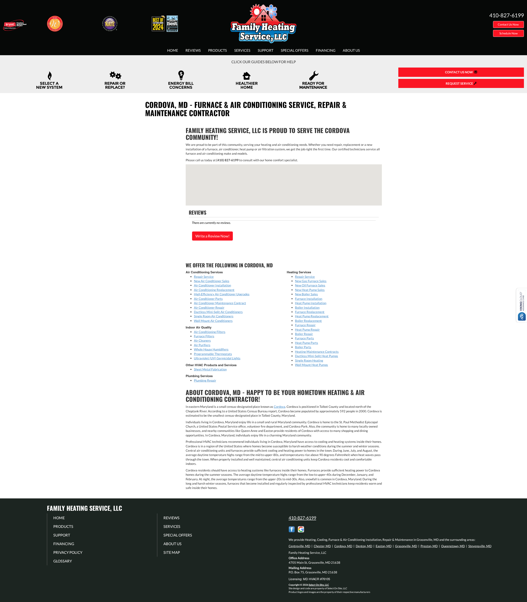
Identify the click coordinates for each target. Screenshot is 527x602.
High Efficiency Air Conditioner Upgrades (222, 294)
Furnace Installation (308, 298)
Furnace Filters (204, 336)
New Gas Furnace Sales (310, 281)
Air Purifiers (202, 345)
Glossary (62, 561)
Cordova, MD (343, 546)
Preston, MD (429, 546)
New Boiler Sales (306, 294)
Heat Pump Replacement (312, 316)
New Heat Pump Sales (310, 290)
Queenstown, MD (453, 546)
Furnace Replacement (309, 312)
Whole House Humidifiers (211, 349)
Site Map (171, 552)
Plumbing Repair (205, 380)
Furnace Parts (304, 338)
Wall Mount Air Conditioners (213, 321)
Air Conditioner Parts (208, 298)
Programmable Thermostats (213, 354)
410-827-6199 (302, 517)
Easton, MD (384, 546)
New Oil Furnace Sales (310, 285)
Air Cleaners (202, 340)
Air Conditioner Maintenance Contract (220, 303)
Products (217, 50)
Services (242, 50)
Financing (325, 50)
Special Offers (294, 50)
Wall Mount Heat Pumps (311, 365)
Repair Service (204, 276)
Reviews (193, 50)
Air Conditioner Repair (209, 307)
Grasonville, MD (406, 546)
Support (265, 50)
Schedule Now (508, 33)
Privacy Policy (67, 552)
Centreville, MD (299, 546)
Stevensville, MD (479, 546)
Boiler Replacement (308, 321)
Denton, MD (364, 546)
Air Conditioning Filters (209, 332)
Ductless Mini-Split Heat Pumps (316, 356)
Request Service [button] (460, 83)
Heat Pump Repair (307, 329)
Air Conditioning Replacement (214, 290)
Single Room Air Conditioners (213, 316)
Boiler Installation (307, 307)
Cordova (279, 406)
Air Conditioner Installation (212, 285)
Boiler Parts (303, 347)
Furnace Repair (305, 325)
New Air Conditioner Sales (211, 281)
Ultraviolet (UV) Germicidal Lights (217, 358)
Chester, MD (322, 546)
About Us (351, 50)
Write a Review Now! (212, 236)
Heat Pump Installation (310, 303)
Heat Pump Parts (306, 343)
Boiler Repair (304, 334)
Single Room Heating (309, 360)
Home (172, 50)
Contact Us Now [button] (508, 24)
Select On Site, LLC (319, 584)
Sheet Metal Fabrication (210, 369)
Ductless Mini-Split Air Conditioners (218, 312)
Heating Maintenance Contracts (317, 351)
